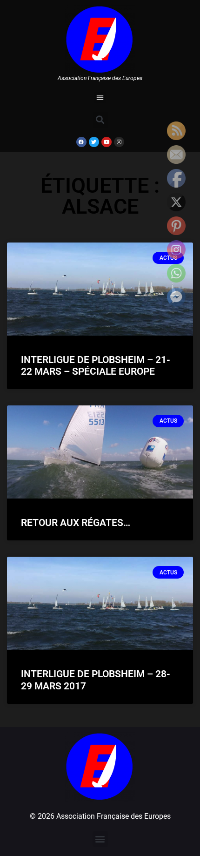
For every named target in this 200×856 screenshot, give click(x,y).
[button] (100, 97)
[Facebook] (81, 142)
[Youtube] (106, 142)
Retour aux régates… (75, 522)
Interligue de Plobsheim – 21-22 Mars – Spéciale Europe (95, 365)
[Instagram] (119, 142)
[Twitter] (94, 142)
